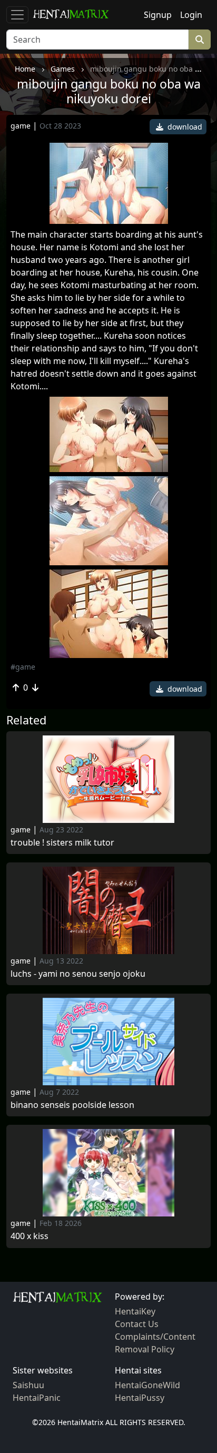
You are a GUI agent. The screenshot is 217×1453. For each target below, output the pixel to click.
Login (191, 15)
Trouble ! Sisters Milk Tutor (62, 843)
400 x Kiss (29, 1236)
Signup (158, 15)
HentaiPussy (139, 1397)
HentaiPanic (37, 1397)
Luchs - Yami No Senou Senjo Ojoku (78, 974)
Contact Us (137, 1324)
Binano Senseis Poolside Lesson (72, 1105)
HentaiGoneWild (147, 1385)
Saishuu (28, 1385)
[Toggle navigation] (17, 14)
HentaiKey (135, 1311)
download (183, 127)
